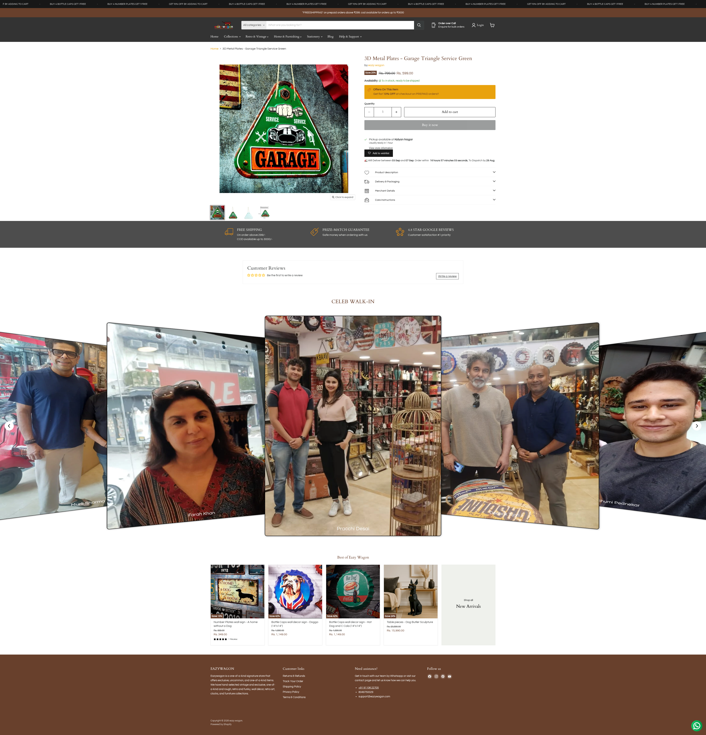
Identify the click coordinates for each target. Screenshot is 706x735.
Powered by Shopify (221, 724)
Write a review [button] (447, 276)
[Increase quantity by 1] (396, 112)
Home (214, 37)
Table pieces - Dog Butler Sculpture (410, 622)
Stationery (313, 37)
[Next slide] (696, 425)
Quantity (369, 103)
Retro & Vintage (256, 37)
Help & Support (349, 37)
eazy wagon (376, 65)
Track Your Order (293, 681)
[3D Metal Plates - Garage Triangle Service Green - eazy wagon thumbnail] (217, 212)
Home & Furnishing (287, 37)
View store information (381, 148)
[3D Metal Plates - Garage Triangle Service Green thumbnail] (233, 212)
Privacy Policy (291, 692)
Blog (330, 37)
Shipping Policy (292, 686)
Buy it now (430, 125)
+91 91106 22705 (369, 687)
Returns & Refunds (294, 676)
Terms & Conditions (294, 697)
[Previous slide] (9, 425)
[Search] (419, 25)
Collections (231, 37)
